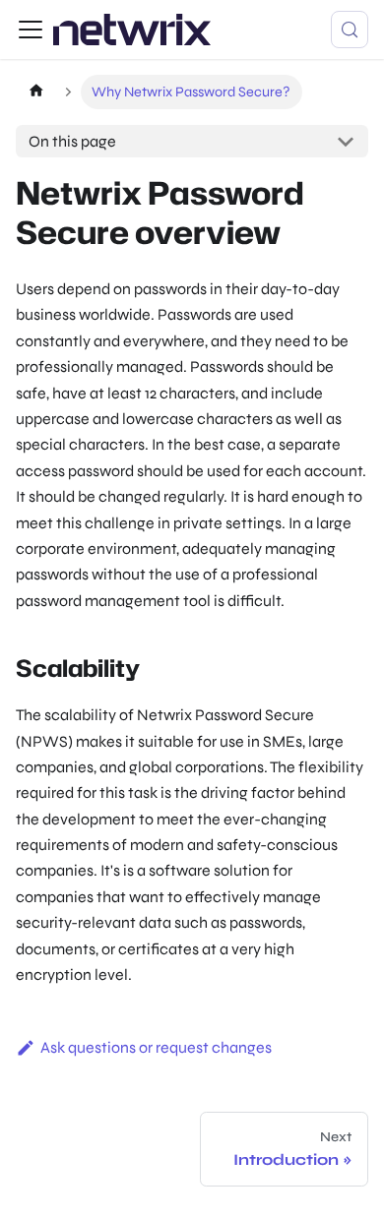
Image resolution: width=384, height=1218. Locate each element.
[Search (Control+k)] (349, 29)
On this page (72, 141)
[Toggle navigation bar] (30, 29)
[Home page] (36, 92)
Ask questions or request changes (156, 1047)
